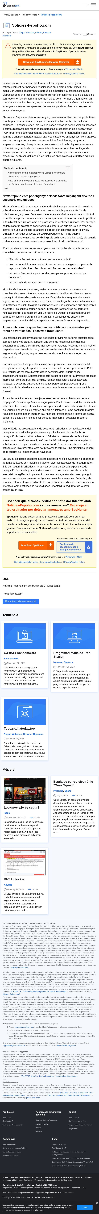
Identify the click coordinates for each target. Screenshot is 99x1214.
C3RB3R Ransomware (20, 653)
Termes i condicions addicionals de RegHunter (53, 1180)
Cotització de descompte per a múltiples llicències (70, 547)
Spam (67, 791)
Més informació (37, 1210)
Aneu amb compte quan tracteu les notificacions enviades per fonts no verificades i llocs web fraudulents (37, 182)
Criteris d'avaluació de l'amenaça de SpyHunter (63, 1177)
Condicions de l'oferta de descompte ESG (69, 1166)
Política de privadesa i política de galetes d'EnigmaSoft (68, 1153)
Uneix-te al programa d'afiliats (15, 1148)
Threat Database (10, 15)
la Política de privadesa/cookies (81, 1093)
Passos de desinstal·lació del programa (26, 1177)
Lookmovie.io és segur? (21, 807)
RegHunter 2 (8, 1121)
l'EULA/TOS (25, 1076)
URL (6, 188)
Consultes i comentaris (12, 1152)
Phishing (58, 791)
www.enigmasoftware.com (24, 1027)
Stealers (68, 662)
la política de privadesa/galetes (42, 1076)
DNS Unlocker (14, 879)
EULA (57, 74)
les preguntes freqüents (19, 967)
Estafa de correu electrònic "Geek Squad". (73, 783)
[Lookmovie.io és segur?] (25, 791)
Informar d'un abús (10, 1156)
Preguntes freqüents (55, 1095)
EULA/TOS (64, 1093)
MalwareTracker (42, 1124)
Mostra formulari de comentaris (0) (20, 601)
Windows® (70, 69)
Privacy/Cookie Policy (74, 74)
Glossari (39, 1131)
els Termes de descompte (56, 992)
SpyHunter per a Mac (77, 1121)
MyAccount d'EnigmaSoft (66, 1045)
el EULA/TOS (16, 992)
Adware (38, 33)
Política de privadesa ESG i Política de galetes (71, 1158)
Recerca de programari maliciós (48, 1113)
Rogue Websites (29, 15)
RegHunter (73, 1129)
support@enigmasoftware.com (14, 1045)
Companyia (9, 1139)
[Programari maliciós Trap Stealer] (74, 636)
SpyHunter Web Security (13, 1125)
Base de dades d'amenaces (47, 1120)
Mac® (79, 69)
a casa (6, 1177)
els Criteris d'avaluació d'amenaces (77, 1095)
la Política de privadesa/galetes (34, 992)
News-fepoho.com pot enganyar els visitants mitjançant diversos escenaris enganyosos (36, 175)
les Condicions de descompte (14, 1095)
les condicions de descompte (66, 1076)
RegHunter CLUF (59, 1148)
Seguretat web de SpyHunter (80, 1125)
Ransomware (11, 658)
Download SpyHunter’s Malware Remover (46, 62)
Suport (72, 1112)
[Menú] (93, 5)
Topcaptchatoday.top (19, 728)
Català (88, 5)
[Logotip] (11, 5)
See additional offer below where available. (34, 74)
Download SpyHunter (32, 545)
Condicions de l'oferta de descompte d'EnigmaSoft (72, 1162)
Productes (8, 1112)
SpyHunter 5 (74, 1117)
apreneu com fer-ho (32, 1098)
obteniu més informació (11, 994)
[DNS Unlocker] (25, 863)
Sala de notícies (9, 1144)
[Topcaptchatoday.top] (25, 712)
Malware (58, 662)
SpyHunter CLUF (59, 1144)
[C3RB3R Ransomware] (25, 636)
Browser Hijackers (33, 734)
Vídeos (38, 1128)
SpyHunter (7, 1117)
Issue (7, 813)
